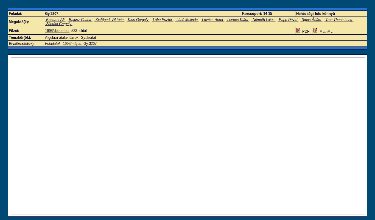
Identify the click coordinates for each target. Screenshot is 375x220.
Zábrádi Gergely (58, 24)
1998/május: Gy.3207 (80, 44)
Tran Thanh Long (338, 20)
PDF (305, 31)
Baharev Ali (55, 20)
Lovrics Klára (237, 20)
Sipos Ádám (311, 20)
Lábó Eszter (162, 20)
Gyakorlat (88, 37)
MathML (326, 31)
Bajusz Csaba (80, 20)
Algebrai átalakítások (62, 37)
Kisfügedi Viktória (109, 20)
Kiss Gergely (138, 20)
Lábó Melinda (187, 20)
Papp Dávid (288, 20)
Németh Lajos (263, 20)
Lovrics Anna (212, 20)
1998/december (57, 31)
